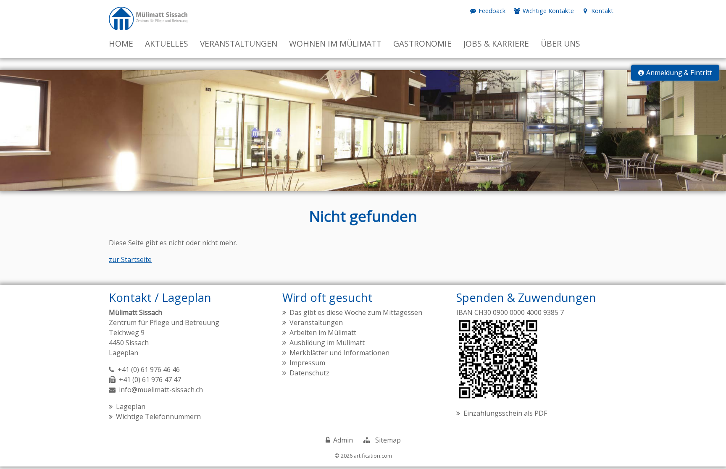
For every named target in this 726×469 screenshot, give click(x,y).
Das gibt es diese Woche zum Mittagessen (355, 312)
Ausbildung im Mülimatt (327, 342)
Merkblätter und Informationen (339, 352)
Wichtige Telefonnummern (158, 416)
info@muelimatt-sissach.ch (161, 389)
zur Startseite (130, 259)
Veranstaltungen (316, 322)
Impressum (307, 362)
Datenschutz (309, 372)
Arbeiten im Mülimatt (322, 332)
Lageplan (123, 352)
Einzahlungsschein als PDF (505, 413)
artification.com (373, 455)
